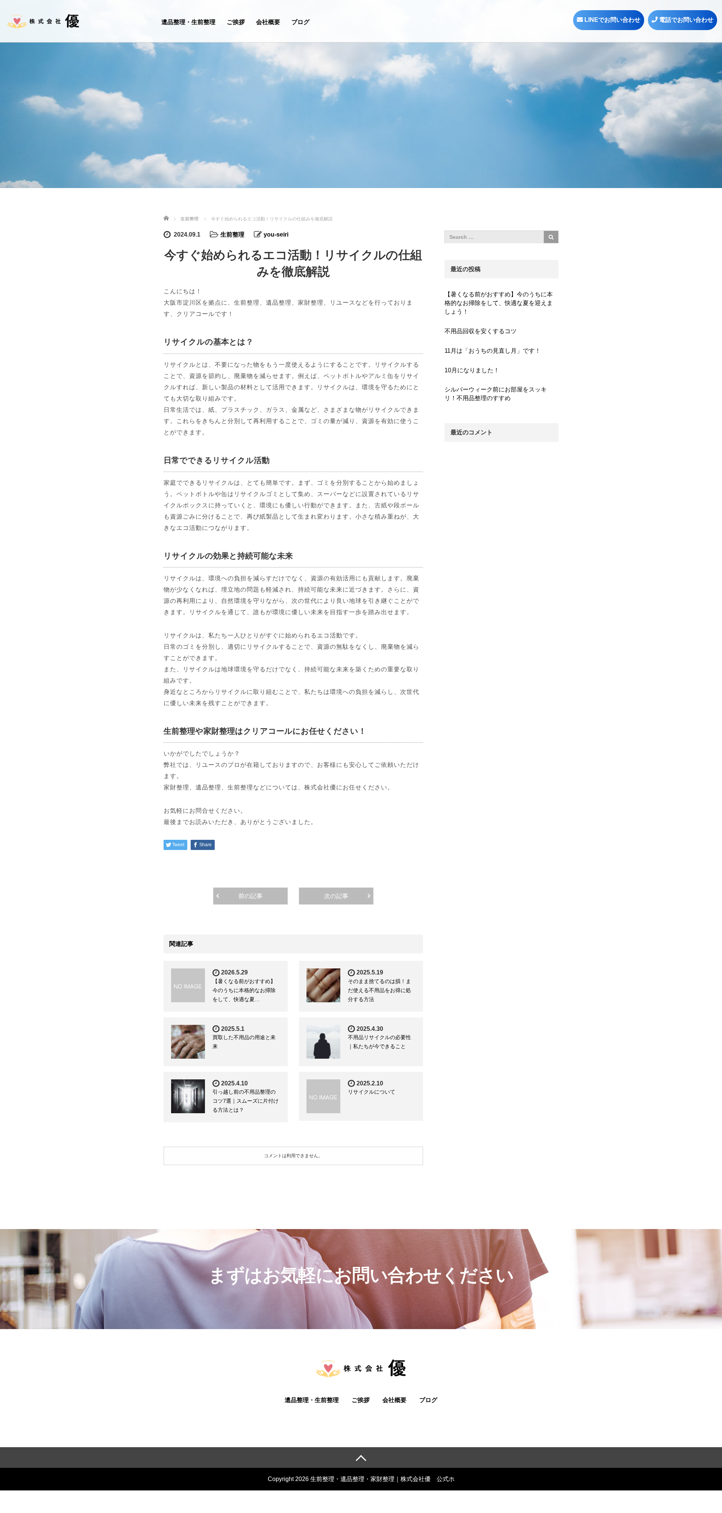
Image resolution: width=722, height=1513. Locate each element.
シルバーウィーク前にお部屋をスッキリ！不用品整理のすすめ (495, 393)
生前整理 (232, 234)
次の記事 (336, 896)
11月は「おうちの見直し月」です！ (492, 351)
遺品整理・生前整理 (188, 22)
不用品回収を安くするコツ (480, 331)
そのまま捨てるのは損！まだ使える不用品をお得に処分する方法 (379, 990)
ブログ (300, 22)
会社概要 (268, 22)
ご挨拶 (236, 22)
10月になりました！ (471, 370)
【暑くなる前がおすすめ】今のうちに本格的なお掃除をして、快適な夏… (244, 990)
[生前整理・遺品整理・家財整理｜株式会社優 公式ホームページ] (43, 20)
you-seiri (276, 234)
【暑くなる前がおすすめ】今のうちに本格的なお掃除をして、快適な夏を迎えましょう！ (498, 303)
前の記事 (250, 896)
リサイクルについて (371, 1092)
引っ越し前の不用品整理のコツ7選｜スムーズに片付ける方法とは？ (245, 1101)
